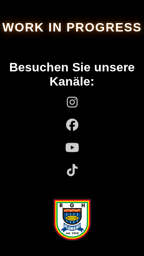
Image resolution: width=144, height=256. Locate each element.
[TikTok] (72, 171)
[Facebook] (72, 125)
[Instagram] (72, 103)
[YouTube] (72, 148)
